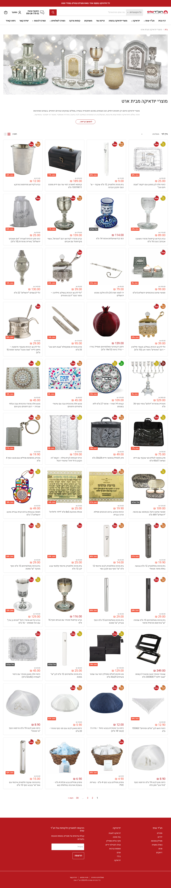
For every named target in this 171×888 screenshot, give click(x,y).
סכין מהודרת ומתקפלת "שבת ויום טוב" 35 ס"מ (65, 348)
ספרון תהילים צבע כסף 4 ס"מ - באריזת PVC (107, 784)
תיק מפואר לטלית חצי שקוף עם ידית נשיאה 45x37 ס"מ (149, 459)
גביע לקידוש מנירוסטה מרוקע (27, 184)
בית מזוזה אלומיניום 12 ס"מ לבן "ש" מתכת (66, 676)
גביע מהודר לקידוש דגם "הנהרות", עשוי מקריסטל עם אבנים (65, 240)
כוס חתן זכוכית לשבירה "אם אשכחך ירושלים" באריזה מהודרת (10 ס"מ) (24, 240)
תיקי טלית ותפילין (113, 840)
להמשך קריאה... (85, 121)
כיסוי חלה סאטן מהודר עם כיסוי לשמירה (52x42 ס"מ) (26, 676)
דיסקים (159, 852)
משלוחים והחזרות (97, 877)
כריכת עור (100, 20)
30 (77, 798)
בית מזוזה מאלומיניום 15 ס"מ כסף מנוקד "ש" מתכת (25, 567)
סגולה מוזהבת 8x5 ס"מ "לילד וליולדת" (65, 512)
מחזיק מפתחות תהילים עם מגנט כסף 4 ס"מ (23, 459)
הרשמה (78, 855)
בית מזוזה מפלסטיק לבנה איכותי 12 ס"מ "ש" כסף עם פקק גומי (108, 567)
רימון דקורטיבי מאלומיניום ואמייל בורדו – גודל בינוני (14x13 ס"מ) (107, 348)
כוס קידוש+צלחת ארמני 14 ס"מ (110, 238)
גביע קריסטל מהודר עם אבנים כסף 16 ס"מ (65, 621)
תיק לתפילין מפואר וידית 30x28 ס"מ (108, 458)
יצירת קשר (24, 20)
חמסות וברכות (115, 848)
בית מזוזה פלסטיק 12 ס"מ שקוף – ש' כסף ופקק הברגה (107, 186)
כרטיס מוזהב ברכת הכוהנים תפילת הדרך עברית (109, 513)
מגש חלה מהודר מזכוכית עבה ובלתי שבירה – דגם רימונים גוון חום (24, 405)
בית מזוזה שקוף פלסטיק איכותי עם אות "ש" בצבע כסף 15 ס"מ (24, 784)
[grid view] (9, 134)
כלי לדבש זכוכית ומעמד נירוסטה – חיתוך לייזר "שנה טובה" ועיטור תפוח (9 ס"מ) (23, 349)
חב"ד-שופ (149, 20)
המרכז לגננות (40, 20)
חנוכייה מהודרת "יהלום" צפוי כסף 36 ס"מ (149, 405)
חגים (160, 848)
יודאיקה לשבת (115, 833)
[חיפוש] (53, 12)
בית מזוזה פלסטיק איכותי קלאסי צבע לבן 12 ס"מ (65, 567)
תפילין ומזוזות (156, 840)
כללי (119, 856)
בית (166, 29)
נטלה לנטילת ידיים (113, 844)
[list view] (5, 134)
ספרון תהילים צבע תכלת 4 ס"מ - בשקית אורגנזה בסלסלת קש (68, 784)
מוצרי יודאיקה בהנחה (118, 20)
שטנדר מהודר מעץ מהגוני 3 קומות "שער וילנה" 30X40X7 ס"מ (150, 676)
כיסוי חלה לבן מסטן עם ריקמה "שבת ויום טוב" (149, 186)
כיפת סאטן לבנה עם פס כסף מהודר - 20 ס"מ (65, 730)
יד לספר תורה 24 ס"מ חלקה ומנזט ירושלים (109, 294)
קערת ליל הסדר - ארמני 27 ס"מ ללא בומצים (108, 405)
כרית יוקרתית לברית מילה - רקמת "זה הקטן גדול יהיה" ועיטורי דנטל (66, 459)
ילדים (160, 837)
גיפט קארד (10, 20)
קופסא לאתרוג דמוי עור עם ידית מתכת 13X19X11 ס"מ (65, 186)
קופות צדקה (74, 20)
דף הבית (162, 20)
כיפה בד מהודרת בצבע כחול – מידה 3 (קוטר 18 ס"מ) (107, 730)
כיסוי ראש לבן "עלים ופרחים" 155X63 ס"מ (148, 730)
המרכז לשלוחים (58, 20)
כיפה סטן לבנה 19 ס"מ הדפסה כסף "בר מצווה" (24, 730)
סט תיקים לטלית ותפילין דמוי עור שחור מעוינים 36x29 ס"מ (107, 676)
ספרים (159, 833)
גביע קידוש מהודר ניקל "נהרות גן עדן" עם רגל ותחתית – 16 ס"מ (23, 622)
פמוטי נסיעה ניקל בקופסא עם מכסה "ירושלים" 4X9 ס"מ (149, 513)
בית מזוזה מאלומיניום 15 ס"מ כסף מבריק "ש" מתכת (109, 622)
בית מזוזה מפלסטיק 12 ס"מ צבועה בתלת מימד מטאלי (150, 567)
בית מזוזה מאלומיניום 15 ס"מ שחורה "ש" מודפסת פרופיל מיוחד (149, 622)
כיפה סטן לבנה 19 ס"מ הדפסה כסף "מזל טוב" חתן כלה (149, 784)
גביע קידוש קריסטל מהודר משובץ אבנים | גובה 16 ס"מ (150, 240)
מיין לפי (165, 134)
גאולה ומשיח (157, 844)
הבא (71, 798)
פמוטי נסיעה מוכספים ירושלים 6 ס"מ (149, 292)
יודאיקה (136, 20)
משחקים (88, 20)
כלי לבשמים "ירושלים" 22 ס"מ (27, 292)
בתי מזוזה (117, 837)
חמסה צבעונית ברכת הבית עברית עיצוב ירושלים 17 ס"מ (23, 513)
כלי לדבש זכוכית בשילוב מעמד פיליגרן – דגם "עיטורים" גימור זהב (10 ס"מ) (148, 348)
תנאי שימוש (84, 877)
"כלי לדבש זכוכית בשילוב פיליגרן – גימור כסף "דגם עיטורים (66, 294)
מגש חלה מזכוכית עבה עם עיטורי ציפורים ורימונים (67, 405)
